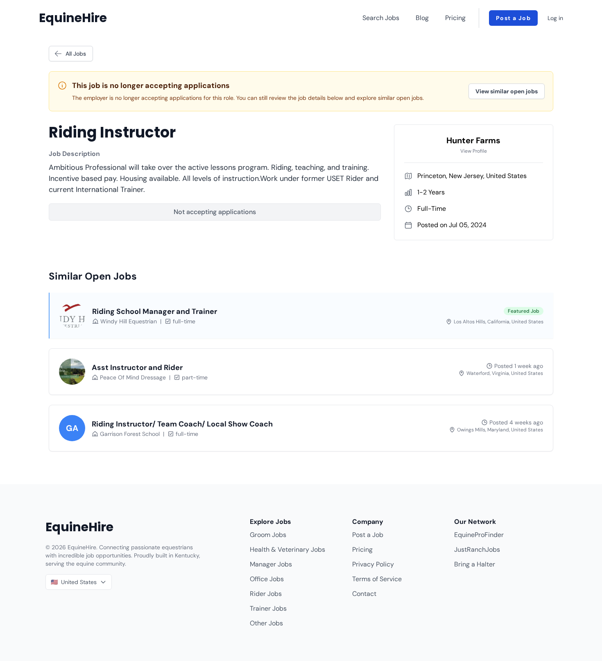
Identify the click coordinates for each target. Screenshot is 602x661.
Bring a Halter (474, 564)
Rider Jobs (266, 593)
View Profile (473, 151)
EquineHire (73, 18)
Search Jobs (380, 18)
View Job (520, 322)
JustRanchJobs (477, 549)
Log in (555, 18)
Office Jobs (267, 579)
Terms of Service (377, 579)
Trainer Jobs (268, 608)
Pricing (455, 18)
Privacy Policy (373, 564)
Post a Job (513, 18)
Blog (422, 18)
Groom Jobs (268, 534)
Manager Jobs (271, 564)
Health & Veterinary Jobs (287, 549)
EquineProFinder (479, 534)
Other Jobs (266, 623)
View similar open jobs (506, 91)
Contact (364, 593)
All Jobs (76, 53)
